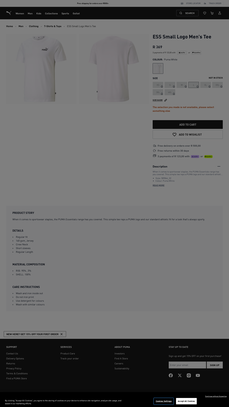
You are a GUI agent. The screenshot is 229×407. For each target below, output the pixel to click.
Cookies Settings (164, 401)
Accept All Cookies (186, 401)
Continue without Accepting (216, 396)
